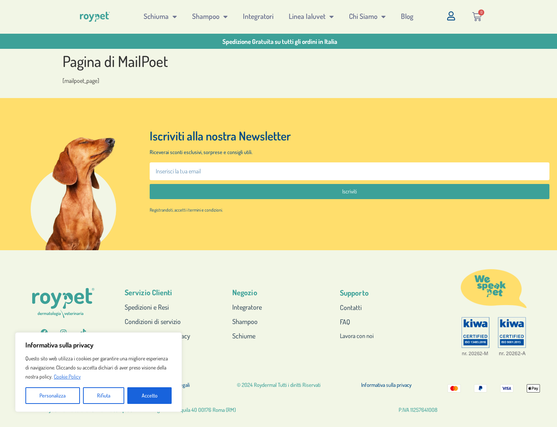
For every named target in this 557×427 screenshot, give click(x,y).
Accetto (150, 395)
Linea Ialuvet (307, 16)
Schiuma (156, 16)
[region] (98, 372)
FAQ (345, 322)
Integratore (247, 307)
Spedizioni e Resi (147, 307)
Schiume (243, 336)
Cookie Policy (67, 376)
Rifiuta (103, 395)
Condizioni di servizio (153, 321)
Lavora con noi (357, 336)
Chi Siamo (363, 16)
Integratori (258, 16)
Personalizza (52, 395)
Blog (407, 16)
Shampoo (205, 16)
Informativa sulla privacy (386, 384)
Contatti (351, 307)
